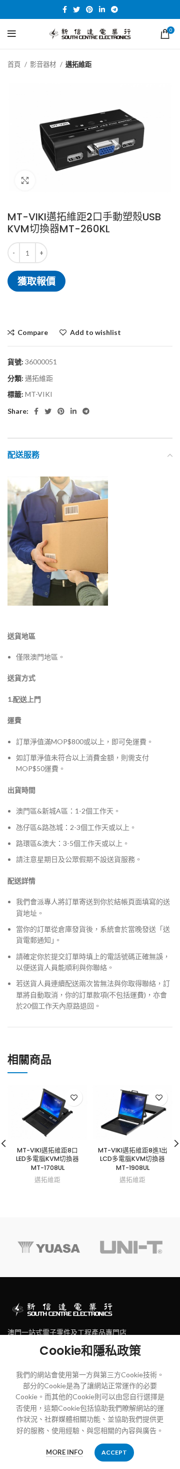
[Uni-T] (131, 1247)
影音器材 (44, 64)
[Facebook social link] (65, 9)
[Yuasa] (49, 1247)
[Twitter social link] (76, 9)
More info (64, 1452)
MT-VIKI (38, 394)
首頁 (15, 64)
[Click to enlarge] (25, 180)
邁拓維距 (79, 64)
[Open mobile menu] (11, 34)
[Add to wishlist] (73, 1097)
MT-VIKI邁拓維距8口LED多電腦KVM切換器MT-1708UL (47, 1159)
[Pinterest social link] (89, 9)
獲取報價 (37, 281)
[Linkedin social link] (102, 9)
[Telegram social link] (114, 9)
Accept (114, 1452)
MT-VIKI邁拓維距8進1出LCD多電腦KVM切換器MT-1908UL (133, 1159)
